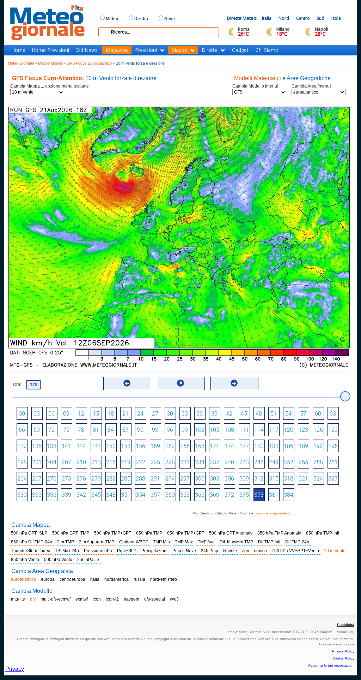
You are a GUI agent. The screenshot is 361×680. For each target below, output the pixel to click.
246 (259, 462)
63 (333, 413)
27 (155, 413)
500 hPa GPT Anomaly (230, 533)
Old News (86, 50)
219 (125, 462)
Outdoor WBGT (133, 541)
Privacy (14, 669)
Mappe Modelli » (52, 63)
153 (125, 446)
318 (288, 478)
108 (229, 430)
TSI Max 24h (67, 550)
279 (96, 478)
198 (22, 462)
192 (318, 446)
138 (51, 446)
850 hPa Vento (25, 559)
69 (36, 430)
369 (214, 494)
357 (155, 494)
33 (185, 413)
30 (170, 413)
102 (199, 430)
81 (96, 430)
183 (274, 446)
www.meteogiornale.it (273, 513)
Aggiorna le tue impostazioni (331, 665)
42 (229, 413)
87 (125, 430)
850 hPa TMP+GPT (185, 533)
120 (288, 430)
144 (81, 446)
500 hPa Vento (58, 559)
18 (111, 413)
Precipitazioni (154, 550)
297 (185, 478)
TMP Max (184, 541)
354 (140, 494)
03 (36, 413)
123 (303, 430)
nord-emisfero (163, 579)
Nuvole (230, 550)
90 (140, 430)
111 (244, 430)
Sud (320, 18)
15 (96, 413)
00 (22, 413)
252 (288, 462)
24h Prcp (209, 550)
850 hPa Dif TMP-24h (31, 541)
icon (97, 599)
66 (22, 430)
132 (22, 446)
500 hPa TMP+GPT (112, 533)
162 (170, 446)
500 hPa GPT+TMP (70, 533)
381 (274, 494)
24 (140, 413)
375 (244, 494)
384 (288, 494)
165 (185, 446)
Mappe (179, 50)
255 (303, 462)
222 (140, 462)
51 (273, 413)
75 (66, 430)
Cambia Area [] (311, 86)
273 (66, 478)
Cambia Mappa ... (49, 86)
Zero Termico (254, 550)
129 (333, 430)
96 (170, 430)
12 (81, 413)
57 (303, 413)
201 (37, 462)
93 (155, 430)
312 (259, 478)
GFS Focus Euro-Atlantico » (91, 63)
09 (66, 413)
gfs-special (154, 599)
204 (51, 462)
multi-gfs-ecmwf (56, 599)
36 (199, 413)
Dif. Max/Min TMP (236, 541)
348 (111, 494)
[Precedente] (127, 383)
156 (140, 446)
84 (111, 430)
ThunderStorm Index (30, 550)
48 (259, 413)
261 (333, 462)
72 (51, 430)
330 (22, 494)
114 (259, 430)
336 (51, 494)
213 (96, 462)
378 (259, 494)
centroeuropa (72, 579)
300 (199, 478)
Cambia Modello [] (255, 86)
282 (111, 478)
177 (244, 446)
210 (81, 462)
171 (214, 446)
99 (185, 430)
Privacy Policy (343, 651)
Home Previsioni (50, 50)
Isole (336, 18)
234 (199, 462)
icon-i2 (112, 599)
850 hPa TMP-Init (322, 533)
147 (96, 446)
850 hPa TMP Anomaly (279, 533)
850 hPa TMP (149, 533)
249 (274, 462)
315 (274, 478)
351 (125, 494)
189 (303, 446)
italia (94, 579)
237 (214, 462)
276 (81, 478)
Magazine (117, 50)
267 (37, 478)
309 (244, 478)
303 (214, 478)
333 (37, 494)
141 (66, 446)
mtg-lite (18, 599)
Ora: (17, 384)
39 (214, 413)
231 (185, 462)
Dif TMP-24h (297, 541)
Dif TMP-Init (269, 541)
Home (18, 50)
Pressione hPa (98, 550)
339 (66, 494)
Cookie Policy (343, 658)
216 (111, 462)
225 (155, 462)
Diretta (210, 50)
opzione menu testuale (67, 86)
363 (185, 494)
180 (259, 446)
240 (229, 462)
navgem (131, 599)
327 (333, 478)
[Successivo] (234, 383)
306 (229, 478)
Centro (303, 18)
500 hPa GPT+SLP (29, 533)
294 (170, 478)
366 (199, 494)
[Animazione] (180, 383)
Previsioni (146, 50)
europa (48, 579)
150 (111, 446)
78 (81, 430)
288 (140, 478)
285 (125, 478)
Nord (284, 18)
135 (37, 446)
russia (139, 579)
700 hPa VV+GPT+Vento (295, 550)
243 (244, 462)
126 (318, 430)
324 (318, 478)
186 (288, 446)
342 (81, 494)
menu (271, 86)
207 (66, 462)
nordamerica (116, 579)
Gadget (240, 50)
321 (303, 478)
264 (22, 478)
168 (199, 446)
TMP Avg (206, 541)
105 (214, 430)
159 (155, 446)
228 (170, 462)
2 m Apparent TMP (96, 541)
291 (155, 478)
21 (125, 413)
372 (229, 494)
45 (244, 413)
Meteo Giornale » (22, 63)
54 (288, 413)
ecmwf (81, 599)
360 (170, 494)
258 (318, 462)
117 (274, 430)
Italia (266, 18)
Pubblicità (345, 625)
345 (96, 494)
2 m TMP (65, 541)
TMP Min (161, 541)
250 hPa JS (88, 559)
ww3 (174, 599)
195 (333, 446)
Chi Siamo (267, 50)
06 (51, 413)
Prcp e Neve (184, 550)
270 (51, 478)
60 (318, 413)
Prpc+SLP (126, 550)
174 (229, 446)
